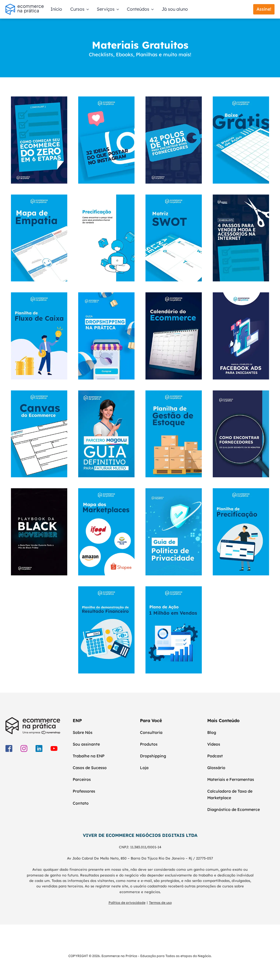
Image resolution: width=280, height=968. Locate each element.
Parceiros (82, 779)
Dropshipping (153, 756)
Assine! (263, 9)
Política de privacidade (127, 903)
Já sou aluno (175, 9)
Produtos (149, 744)
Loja (144, 767)
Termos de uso (160, 903)
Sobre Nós (82, 732)
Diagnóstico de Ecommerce (233, 809)
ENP (77, 720)
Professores (84, 791)
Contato (81, 803)
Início (56, 9)
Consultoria (151, 732)
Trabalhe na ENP (88, 756)
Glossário (216, 767)
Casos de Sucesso (90, 767)
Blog (211, 732)
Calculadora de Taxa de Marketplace (229, 794)
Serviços (106, 9)
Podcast (215, 756)
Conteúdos (138, 9)
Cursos (77, 9)
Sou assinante (86, 744)
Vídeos (213, 744)
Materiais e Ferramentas (230, 779)
